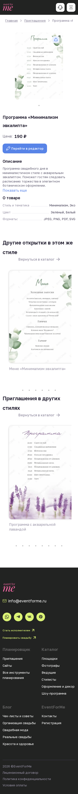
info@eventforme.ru (27, 600)
